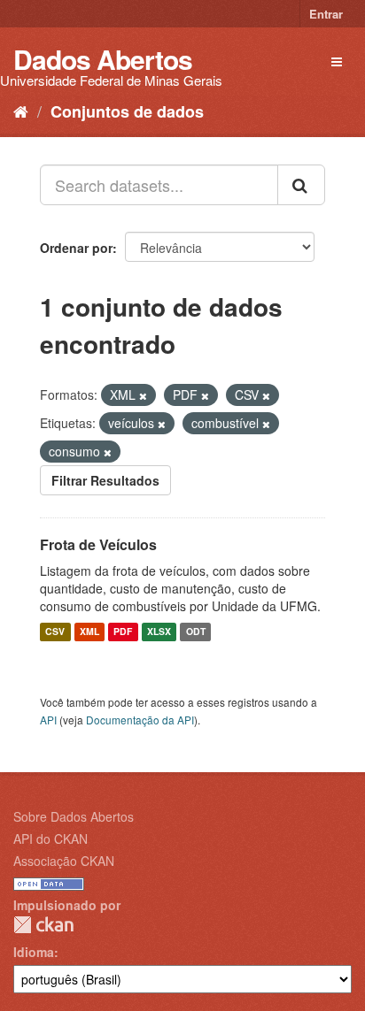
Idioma (33, 952)
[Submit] (301, 185)
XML (89, 632)
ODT (196, 632)
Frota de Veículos (98, 544)
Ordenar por (76, 248)
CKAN (43, 924)
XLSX (159, 632)
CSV (55, 632)
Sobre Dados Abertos (73, 816)
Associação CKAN (63, 860)
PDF (122, 632)
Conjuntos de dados (127, 111)
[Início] (20, 110)
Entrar (326, 13)
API (48, 719)
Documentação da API (140, 719)
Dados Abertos (102, 59)
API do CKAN (50, 838)
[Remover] (143, 395)
